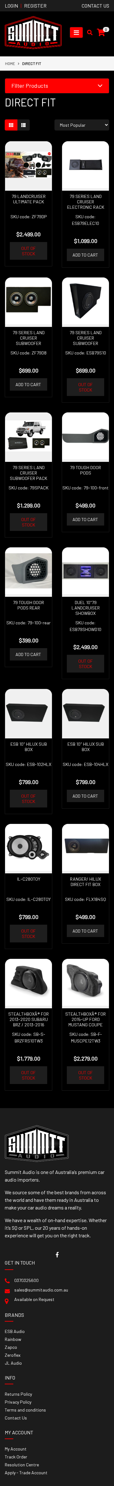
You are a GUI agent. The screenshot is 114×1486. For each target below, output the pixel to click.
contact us (95, 6)
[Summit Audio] (33, 32)
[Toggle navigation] (76, 32)
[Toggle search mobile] (88, 32)
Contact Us (16, 1417)
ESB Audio (15, 1331)
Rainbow (13, 1339)
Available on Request (34, 1299)
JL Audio (13, 1363)
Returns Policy (18, 1394)
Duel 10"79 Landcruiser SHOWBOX (86, 608)
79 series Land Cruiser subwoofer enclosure (29, 340)
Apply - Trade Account (26, 1472)
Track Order (16, 1456)
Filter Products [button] (29, 85)
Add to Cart (85, 255)
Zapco (11, 1347)
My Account (16, 1448)
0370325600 (26, 1280)
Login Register (26, 6)
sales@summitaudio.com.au (41, 1289)
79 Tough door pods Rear (28, 605)
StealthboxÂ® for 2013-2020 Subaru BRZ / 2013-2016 (28, 1019)
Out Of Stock (28, 251)
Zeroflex (13, 1355)
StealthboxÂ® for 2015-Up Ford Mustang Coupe (85, 1019)
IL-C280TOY (28, 879)
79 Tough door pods (85, 470)
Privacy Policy (18, 1402)
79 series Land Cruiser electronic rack (85, 202)
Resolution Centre (22, 1464)
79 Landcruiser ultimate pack (29, 199)
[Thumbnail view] (11, 125)
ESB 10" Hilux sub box (28, 746)
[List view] (23, 125)
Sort (47, 125)
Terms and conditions (25, 1410)
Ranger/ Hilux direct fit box (85, 881)
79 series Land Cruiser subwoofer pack (28, 473)
